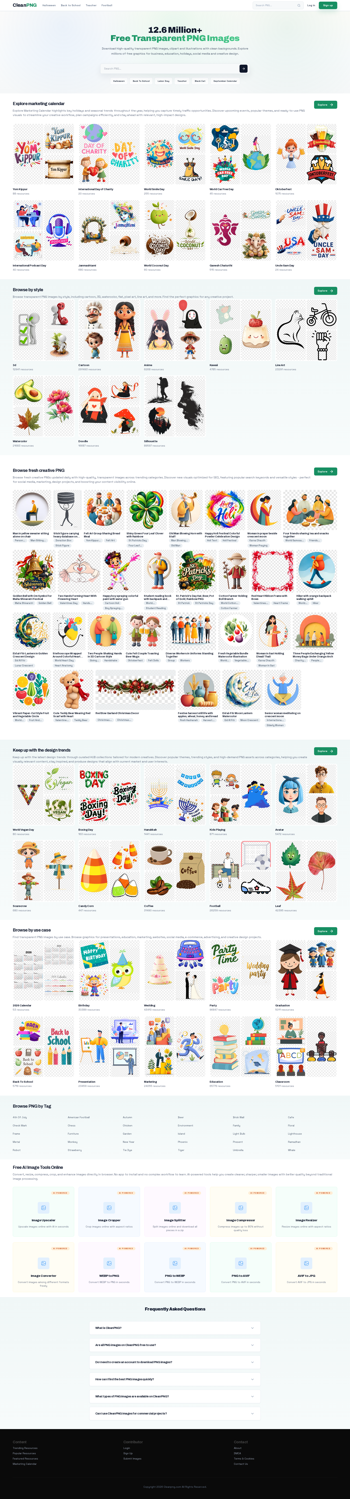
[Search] (299, 5)
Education (216, 1081)
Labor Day (163, 81)
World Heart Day (64, 660)
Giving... (94, 660)
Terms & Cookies (244, 1458)
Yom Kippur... (93, 540)
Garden (127, 1133)
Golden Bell (45, 603)
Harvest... (209, 720)
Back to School (71, 5)
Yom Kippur (20, 189)
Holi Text (212, 540)
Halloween (49, 5)
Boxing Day (85, 829)
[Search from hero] (244, 69)
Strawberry (75, 1150)
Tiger (181, 1150)
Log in (311, 5)
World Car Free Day (222, 189)
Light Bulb (239, 1133)
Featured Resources (25, 1458)
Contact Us (241, 1463)
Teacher (91, 5)
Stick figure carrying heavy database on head (66, 536)
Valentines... (261, 603)
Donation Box (63, 540)
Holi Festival (229, 540)
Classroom (282, 1081)
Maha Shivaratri (24, 603)
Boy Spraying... (113, 608)
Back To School (141, 81)
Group (171, 660)
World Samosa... (294, 540)
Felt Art (110, 540)
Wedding (149, 1005)
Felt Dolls (153, 660)
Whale (291, 1150)
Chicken (127, 1125)
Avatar (279, 829)
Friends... (314, 540)
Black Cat (200, 81)
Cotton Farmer (229, 608)
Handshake (110, 660)
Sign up (328, 5)
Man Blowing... (179, 540)
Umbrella (238, 1150)
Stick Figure (62, 545)
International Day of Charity (95, 189)
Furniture (73, 1133)
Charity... (300, 660)
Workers (185, 660)
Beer (181, 1117)
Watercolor (20, 441)
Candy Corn (86, 906)
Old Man (175, 545)
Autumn (127, 1117)
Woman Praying (258, 545)
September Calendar (225, 81)
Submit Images (132, 1458)
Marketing (150, 1081)
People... (316, 660)
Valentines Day (68, 603)
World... (150, 603)
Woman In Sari (266, 665)
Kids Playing (217, 829)
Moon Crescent (249, 720)
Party (213, 1005)
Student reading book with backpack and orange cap (157, 599)
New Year (128, 1142)
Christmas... (105, 720)
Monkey (72, 1142)
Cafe (291, 1117)
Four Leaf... (135, 545)
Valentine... (62, 720)
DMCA (237, 1453)
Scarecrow (20, 906)
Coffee (148, 906)
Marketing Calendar (25, 1463)
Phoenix (183, 1142)
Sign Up (128, 1453)
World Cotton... (229, 603)
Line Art (280, 365)
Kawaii (214, 365)
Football (107, 5)
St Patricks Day (138, 540)
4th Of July (20, 1117)
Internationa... (275, 720)
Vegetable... (242, 660)
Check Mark (20, 1125)
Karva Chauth (257, 540)
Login (126, 1448)
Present (238, 1142)
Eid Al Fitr (20, 660)
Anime (148, 365)
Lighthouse (295, 1133)
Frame (16, 1133)
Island (181, 1133)
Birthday (83, 1005)
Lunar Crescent (24, 665)
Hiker (315, 603)
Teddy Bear (81, 720)
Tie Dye (127, 1150)
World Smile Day (154, 189)
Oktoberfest (283, 189)
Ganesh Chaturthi (221, 265)
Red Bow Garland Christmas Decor (117, 713)
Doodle (83, 441)
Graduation (282, 1005)
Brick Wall (238, 1117)
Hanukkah (150, 829)
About (238, 1448)
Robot (17, 1150)
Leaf (278, 906)
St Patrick (184, 603)
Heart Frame (281, 603)
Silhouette (151, 441)
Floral (291, 1125)
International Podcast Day (29, 265)
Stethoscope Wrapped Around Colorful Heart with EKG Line (67, 656)
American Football (79, 1117)
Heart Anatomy (64, 665)
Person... (20, 540)
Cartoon (83, 365)
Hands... (87, 603)
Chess (71, 1125)
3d (14, 365)
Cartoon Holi (112, 603)
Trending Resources (25, 1448)
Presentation (86, 1081)
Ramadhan (294, 1142)
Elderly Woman (275, 725)
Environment (185, 1125)
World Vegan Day (23, 829)
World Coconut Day (156, 265)
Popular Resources (24, 1453)
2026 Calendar (22, 1005)
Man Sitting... (38, 540)
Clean (25, 5)
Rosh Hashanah (189, 720)
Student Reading (156, 608)
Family (236, 1125)
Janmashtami (87, 265)
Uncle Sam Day (284, 265)
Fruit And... (35, 720)
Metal (16, 1142)
